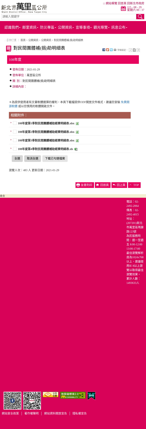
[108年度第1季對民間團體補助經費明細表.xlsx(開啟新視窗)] (77, 123)
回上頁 (121, 185)
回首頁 (122, 3)
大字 (138, 50)
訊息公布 (118, 27)
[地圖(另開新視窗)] (50, 394)
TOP (136, 185)
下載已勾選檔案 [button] (55, 158)
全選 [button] (17, 158)
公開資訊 (65, 27)
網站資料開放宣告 (55, 413)
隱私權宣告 (79, 413)
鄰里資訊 (29, 27)
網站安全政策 (10, 413)
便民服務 (11, 40)
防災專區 (47, 27)
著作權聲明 (31, 413)
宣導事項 (83, 27)
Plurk (107, 49)
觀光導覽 (100, 27)
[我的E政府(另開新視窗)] (91, 395)
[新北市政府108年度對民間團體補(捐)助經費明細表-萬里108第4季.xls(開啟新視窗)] (75, 148)
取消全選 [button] (32, 158)
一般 (134, 50)
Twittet (111, 49)
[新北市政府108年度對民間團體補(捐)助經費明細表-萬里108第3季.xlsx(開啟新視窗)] (77, 140)
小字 (130, 50)
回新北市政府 (135, 3)
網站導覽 (111, 3)
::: (104, 3)
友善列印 (115, 49)
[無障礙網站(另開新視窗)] (73, 394)
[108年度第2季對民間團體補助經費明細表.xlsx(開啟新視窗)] (77, 131)
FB (103, 49)
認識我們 (11, 27)
